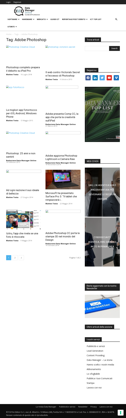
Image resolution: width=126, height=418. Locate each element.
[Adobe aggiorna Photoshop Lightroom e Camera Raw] (63, 141)
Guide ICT (54, 19)
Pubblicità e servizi (96, 346)
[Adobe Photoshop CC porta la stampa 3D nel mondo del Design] (63, 219)
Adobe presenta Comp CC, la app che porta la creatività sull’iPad (61, 117)
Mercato (41, 19)
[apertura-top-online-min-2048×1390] (102, 114)
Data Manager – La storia (99, 360)
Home (9, 34)
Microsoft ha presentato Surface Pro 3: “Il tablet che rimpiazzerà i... (61, 196)
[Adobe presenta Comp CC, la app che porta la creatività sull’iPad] (63, 98)
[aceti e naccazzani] (102, 242)
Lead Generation (95, 350)
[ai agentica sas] (102, 192)
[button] (116, 19)
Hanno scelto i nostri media (100, 364)
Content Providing (95, 355)
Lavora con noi (94, 387)
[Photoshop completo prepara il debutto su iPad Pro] (23, 54)
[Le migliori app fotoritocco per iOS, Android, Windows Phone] (23, 96)
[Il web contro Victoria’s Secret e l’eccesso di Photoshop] (63, 57)
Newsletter (83, 406)
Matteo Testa (12, 74)
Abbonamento (94, 369)
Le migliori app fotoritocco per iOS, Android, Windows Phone (21, 113)
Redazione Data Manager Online (60, 124)
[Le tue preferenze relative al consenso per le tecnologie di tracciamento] (121, 413)
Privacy (94, 406)
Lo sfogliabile (93, 373)
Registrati (17, 2)
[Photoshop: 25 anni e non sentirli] (23, 140)
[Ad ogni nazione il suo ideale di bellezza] (23, 178)
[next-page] (21, 257)
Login (8, 2)
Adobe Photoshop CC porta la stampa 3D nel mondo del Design (62, 236)
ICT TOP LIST (95, 19)
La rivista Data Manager (46, 406)
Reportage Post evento (73, 19)
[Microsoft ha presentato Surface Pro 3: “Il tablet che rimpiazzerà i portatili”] (63, 179)
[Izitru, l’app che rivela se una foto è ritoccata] (23, 220)
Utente (11, 26)
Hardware (27, 19)
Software (12, 19)
